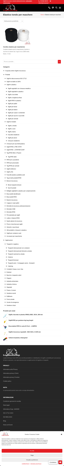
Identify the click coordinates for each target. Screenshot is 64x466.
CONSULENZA (6, 3)
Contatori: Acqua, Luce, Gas (15, 269)
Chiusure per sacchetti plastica (16, 143)
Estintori (9, 272)
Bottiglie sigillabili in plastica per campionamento (21, 191)
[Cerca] (59, 61)
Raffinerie (9, 296)
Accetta (32, 450)
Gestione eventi (11, 293)
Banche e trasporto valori (14, 275)
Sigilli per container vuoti (14, 233)
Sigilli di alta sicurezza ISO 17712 (16, 78)
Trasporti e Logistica (12, 244)
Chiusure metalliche (14, 140)
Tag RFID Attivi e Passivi (14, 153)
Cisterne (10, 257)
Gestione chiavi (11, 305)
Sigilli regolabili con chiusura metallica (19, 88)
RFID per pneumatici (13, 163)
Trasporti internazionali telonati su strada (20, 251)
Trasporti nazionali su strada (16, 254)
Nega (32, 455)
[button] (61, 434)
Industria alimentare (12, 281)
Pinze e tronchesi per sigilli (14, 224)
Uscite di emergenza (13, 302)
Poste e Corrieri (11, 290)
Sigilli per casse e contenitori (16, 112)
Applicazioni (9, 240)
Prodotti (7, 74)
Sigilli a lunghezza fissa (15, 97)
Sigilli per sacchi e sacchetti (16, 115)
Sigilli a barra (12, 131)
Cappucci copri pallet (13, 203)
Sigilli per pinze (12, 137)
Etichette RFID (11, 212)
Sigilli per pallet (12, 103)
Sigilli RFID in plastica (14, 100)
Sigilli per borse (12, 106)
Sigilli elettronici (11, 169)
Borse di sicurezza (12, 181)
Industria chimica (12, 284)
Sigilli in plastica (11, 84)
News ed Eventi (7, 425)
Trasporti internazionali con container (19, 248)
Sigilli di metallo (11, 121)
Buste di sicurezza (12, 200)
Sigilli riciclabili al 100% (14, 81)
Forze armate (10, 299)
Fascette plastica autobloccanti (16, 175)
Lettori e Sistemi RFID (13, 218)
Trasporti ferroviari (13, 260)
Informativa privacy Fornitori (11, 377)
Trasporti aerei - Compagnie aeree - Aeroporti (21, 263)
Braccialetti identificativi (13, 194)
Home (42, 14)
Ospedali (9, 287)
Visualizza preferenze (32, 460)
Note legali (6, 405)
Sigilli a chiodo (12, 125)
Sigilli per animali (13, 118)
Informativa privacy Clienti (10, 373)
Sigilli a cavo (11, 128)
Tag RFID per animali (13, 166)
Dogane (9, 278)
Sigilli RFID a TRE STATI (14, 147)
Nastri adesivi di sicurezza (14, 221)
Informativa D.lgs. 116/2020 (11, 409)
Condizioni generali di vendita (12, 401)
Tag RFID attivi (12, 156)
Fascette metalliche (13, 134)
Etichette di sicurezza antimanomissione (18, 206)
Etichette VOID (11, 209)
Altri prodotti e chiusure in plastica (16, 230)
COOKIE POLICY (26, 463)
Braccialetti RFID (12, 197)
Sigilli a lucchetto (13, 94)
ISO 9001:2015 (7, 417)
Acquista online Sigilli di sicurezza (15, 70)
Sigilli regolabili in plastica (15, 91)
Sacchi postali (12, 188)
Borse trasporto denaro (14, 185)
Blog (4, 421)
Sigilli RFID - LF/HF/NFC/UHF (16, 150)
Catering (10, 266)
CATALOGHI (29, 1)
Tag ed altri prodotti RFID (14, 178)
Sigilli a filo (10, 172)
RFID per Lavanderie (13, 159)
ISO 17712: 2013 (8, 413)
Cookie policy (7, 381)
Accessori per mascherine (14, 236)
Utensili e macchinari (13, 227)
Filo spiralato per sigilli (13, 215)
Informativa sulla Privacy (35, 463)
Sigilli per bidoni (12, 109)
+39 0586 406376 (44, 1)
